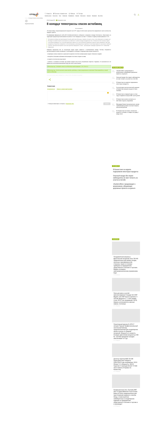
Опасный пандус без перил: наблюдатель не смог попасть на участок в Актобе (128, 78)
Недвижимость (71, 15)
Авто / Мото (100, 15)
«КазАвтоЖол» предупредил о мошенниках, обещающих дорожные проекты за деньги (126, 72)
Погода (80, 13)
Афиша (73, 13)
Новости (49, 13)
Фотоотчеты (55, 15)
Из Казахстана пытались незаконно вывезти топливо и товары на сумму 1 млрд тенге (127, 112)
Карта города (82, 15)
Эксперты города (48, 15)
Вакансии (77, 15)
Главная (26, 18)
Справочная (64, 15)
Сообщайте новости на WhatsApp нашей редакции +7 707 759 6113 (72, 66)
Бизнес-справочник (61, 13)
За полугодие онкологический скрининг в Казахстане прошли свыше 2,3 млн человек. (127, 89)
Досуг (60, 15)
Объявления (94, 15)
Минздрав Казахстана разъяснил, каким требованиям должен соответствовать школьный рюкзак (127, 105)
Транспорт (89, 15)
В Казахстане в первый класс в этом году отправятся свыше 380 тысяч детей (128, 94)
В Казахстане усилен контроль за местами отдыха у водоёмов (125, 99)
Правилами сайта (70, 103)
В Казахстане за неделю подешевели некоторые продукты (127, 83)
